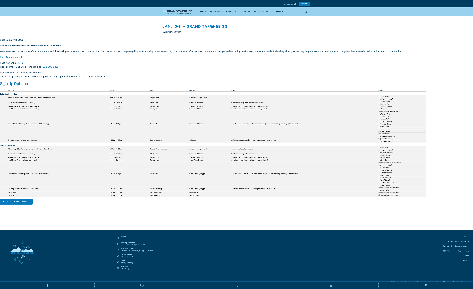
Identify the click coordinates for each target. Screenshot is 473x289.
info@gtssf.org (127, 263)
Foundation (261, 12)
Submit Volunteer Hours (458, 241)
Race (165, 32)
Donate (304, 4)
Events (230, 12)
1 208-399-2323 (50, 67)
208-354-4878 (127, 239)
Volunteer (245, 12)
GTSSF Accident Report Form (456, 251)
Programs (215, 12)
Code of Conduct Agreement (456, 246)
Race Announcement (11, 57)
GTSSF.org (125, 269)
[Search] (306, 12)
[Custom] (47, 285)
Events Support (174, 32)
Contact (278, 12)
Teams (200, 12)
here (20, 63)
